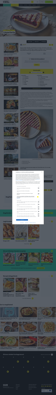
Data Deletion (22, 222)
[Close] (42, 172)
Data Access (26, 222)
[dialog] (28, 197)
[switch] (38, 188)
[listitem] (28, 186)
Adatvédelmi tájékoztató (33, 222)
